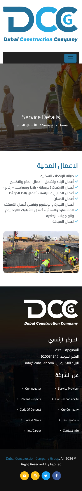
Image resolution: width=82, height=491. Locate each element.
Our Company (70, 409)
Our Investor (33, 388)
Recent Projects (31, 399)
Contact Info (71, 430)
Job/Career (34, 430)
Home (63, 125)
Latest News (33, 420)
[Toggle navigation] (70, 58)
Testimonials (70, 420)
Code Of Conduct (30, 409)
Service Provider (68, 388)
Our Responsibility (67, 399)
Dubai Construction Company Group (32, 458)
